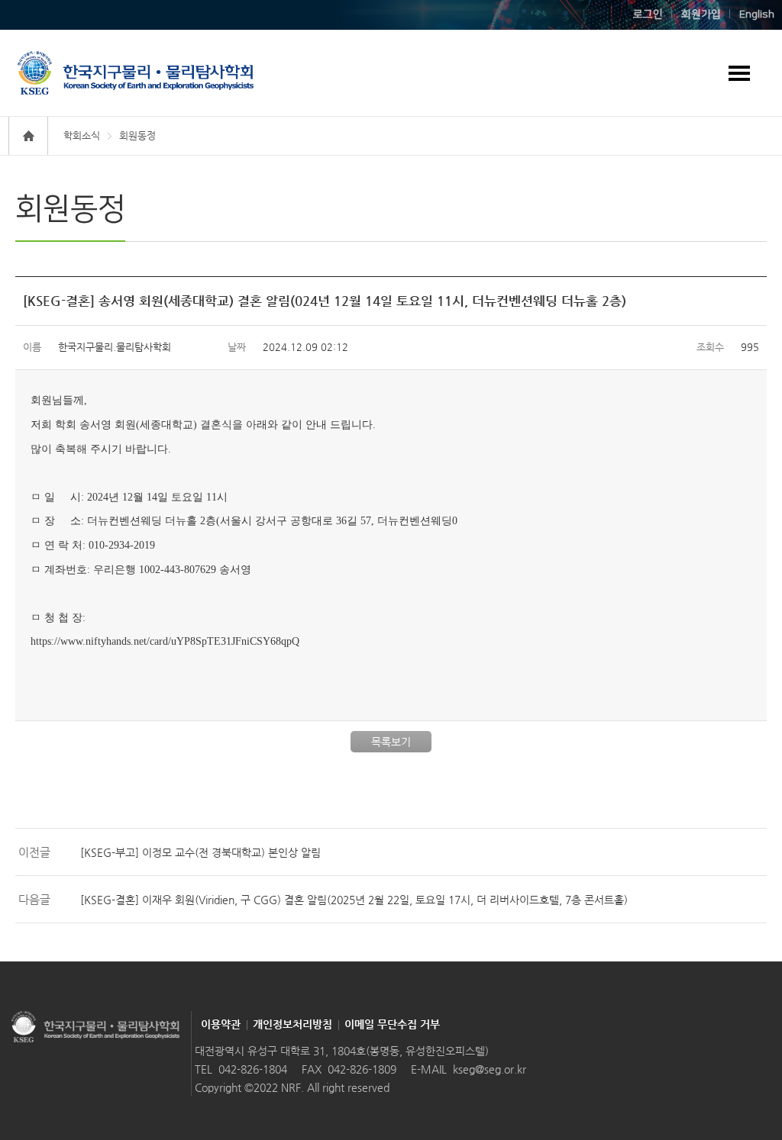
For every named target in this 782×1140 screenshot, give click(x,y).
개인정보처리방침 (292, 1024)
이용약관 (221, 1024)
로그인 (648, 14)
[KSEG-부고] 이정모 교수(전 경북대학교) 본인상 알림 (200, 852)
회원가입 (701, 14)
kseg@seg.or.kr (489, 1069)
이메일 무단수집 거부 (392, 1024)
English (756, 14)
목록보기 (391, 742)
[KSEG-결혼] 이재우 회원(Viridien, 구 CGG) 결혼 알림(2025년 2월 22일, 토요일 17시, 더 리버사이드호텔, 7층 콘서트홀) (354, 900)
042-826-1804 (252, 1069)
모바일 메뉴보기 (739, 73)
